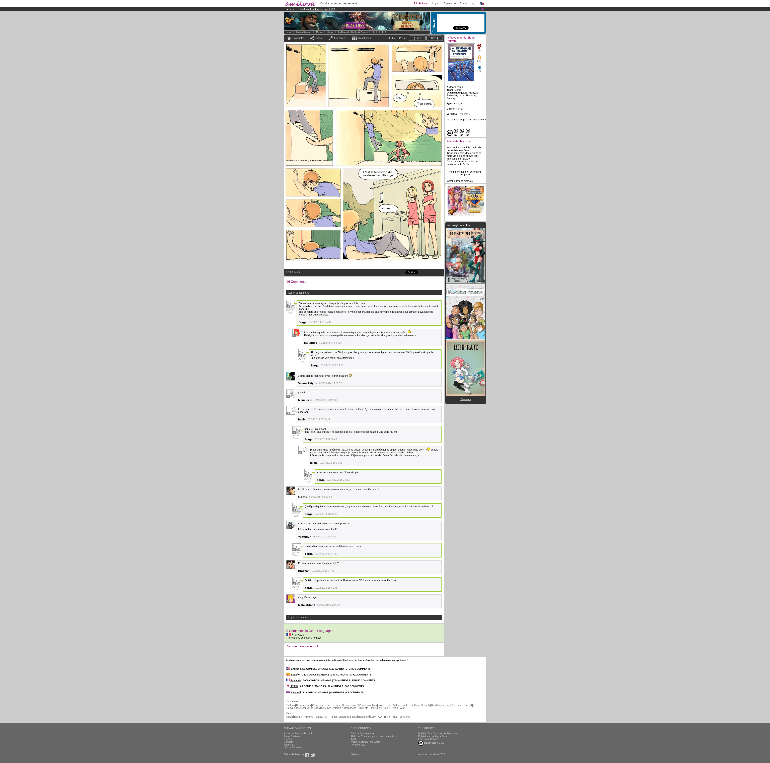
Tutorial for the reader (363, 733)
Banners (288, 742)
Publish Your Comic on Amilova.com (438, 733)
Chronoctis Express (322, 705)
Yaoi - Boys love (401, 716)
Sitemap (355, 754)
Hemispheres (303, 705)
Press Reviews (292, 736)
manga (319, 32)
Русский (295, 692)
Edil (360, 708)
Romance (363, 716)
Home (288, 32)
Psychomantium (368, 705)
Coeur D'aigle (391, 708)
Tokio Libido (384, 705)
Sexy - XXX (376, 716)
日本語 (294, 686)
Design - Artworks (303, 716)
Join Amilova (421, 3)
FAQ (353, 739)
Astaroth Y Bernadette (344, 708)
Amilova (290, 705)
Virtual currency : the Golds (365, 742)
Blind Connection (440, 705)
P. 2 (384, 32)
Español (295, 674)
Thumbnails (364, 38)
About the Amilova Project (298, 733)
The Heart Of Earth (419, 705)
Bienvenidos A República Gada (303, 708)
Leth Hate (368, 708)
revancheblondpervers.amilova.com (466, 119)
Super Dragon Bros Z (346, 705)
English (294, 668)
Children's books (347, 716)
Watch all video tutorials (460, 181)
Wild (402, 708)
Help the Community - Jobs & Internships (373, 736)
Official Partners (292, 747)
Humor (330, 32)
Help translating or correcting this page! (465, 173)
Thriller (388, 716)
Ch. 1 (374, 32)
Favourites (298, 38)
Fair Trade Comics (428, 739)
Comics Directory (303, 32)
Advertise (289, 744)
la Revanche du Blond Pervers (353, 32)
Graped (468, 705)
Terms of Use (358, 744)
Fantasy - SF (321, 716)
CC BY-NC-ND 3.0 (434, 743)
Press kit (288, 739)
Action (289, 716)
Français (297, 634)
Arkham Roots (400, 705)
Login (435, 3)
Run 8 (378, 708)
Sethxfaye (456, 705)
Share (319, 38)
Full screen (340, 38)
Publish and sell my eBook (432, 736)
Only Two (326, 708)
